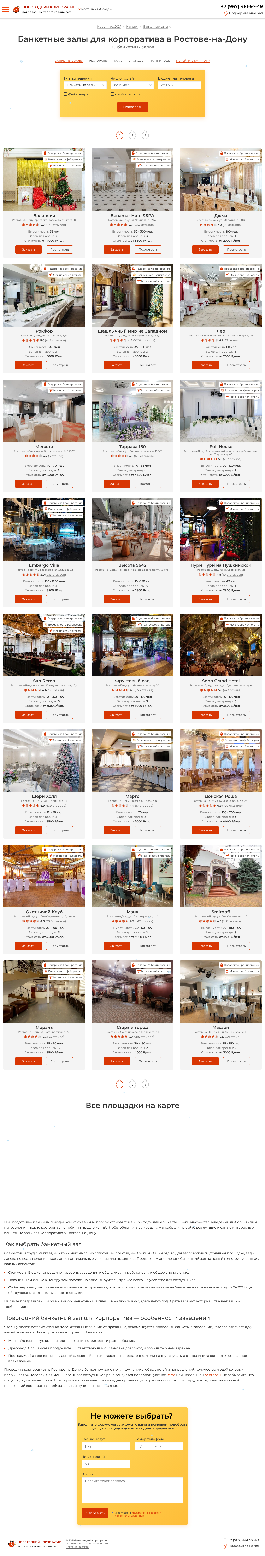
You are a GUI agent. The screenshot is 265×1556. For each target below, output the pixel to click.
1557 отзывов (144, 225)
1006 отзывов (144, 340)
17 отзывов (144, 806)
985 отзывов (143, 1037)
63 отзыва (232, 340)
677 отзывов (55, 225)
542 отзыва (144, 921)
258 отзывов (232, 921)
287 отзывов (55, 921)
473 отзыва (232, 690)
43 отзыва (55, 1037)
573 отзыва (144, 690)
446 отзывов (55, 340)
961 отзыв (55, 690)
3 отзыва (55, 456)
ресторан (213, 1375)
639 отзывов (55, 806)
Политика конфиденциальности (87, 1543)
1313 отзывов (55, 574)
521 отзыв (232, 1037)
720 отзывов (232, 806)
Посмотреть (59, 249)
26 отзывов (232, 225)
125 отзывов (144, 456)
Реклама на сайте (77, 1546)
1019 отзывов (232, 574)
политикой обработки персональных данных (138, 1514)
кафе (171, 1375)
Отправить (95, 1513)
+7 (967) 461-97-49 (242, 6)
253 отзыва (232, 459)
